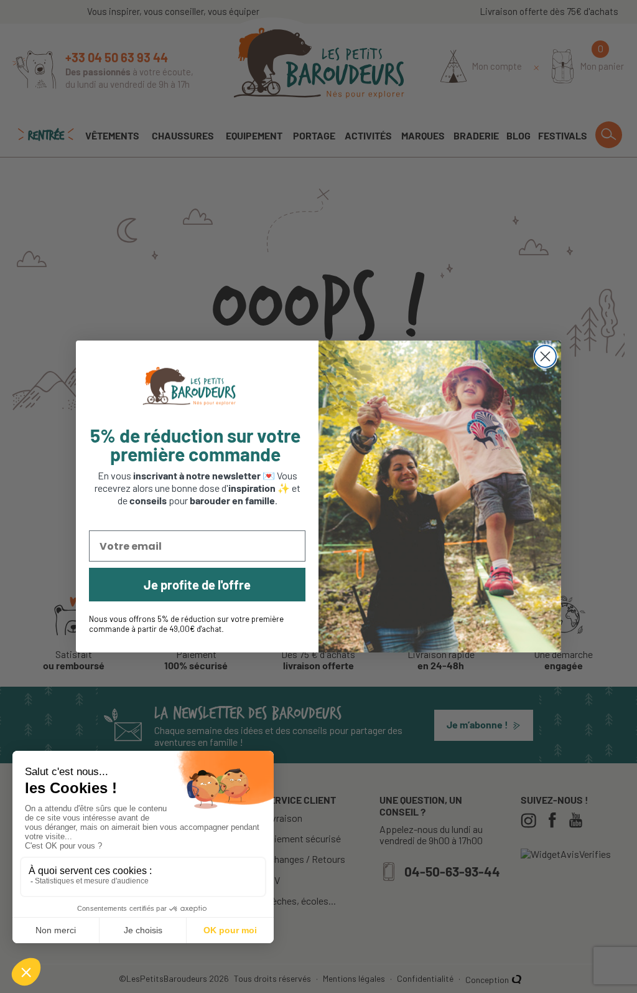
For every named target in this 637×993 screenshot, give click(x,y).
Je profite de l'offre (197, 584)
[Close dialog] (545, 356)
